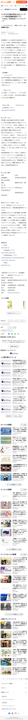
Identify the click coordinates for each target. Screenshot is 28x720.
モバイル (10, 321)
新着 (2, 5)
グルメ (11, 5)
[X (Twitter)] (12, 334)
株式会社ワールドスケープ (7, 32)
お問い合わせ (14, 346)
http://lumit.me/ (20, 105)
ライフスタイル (5, 324)
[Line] (15, 334)
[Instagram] (15, 713)
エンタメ (6, 5)
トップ (3, 679)
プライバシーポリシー (7, 705)
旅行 (15, 5)
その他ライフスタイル (6, 330)
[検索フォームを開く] (14, 2)
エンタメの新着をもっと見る (14, 549)
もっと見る (23, 424)
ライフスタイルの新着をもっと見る (14, 614)
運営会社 (4, 696)
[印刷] (18, 334)
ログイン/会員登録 (21, 2)
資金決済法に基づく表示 (8, 709)
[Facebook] (9, 334)
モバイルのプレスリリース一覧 (14, 679)
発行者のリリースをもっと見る (14, 416)
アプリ (9, 327)
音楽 (14, 327)
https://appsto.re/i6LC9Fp (8, 110)
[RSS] (19, 713)
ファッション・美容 (23, 5)
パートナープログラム (7, 699)
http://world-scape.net (14, 292)
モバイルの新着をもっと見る (14, 484)
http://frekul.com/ (5, 265)
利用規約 (4, 702)
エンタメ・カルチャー (20, 321)
